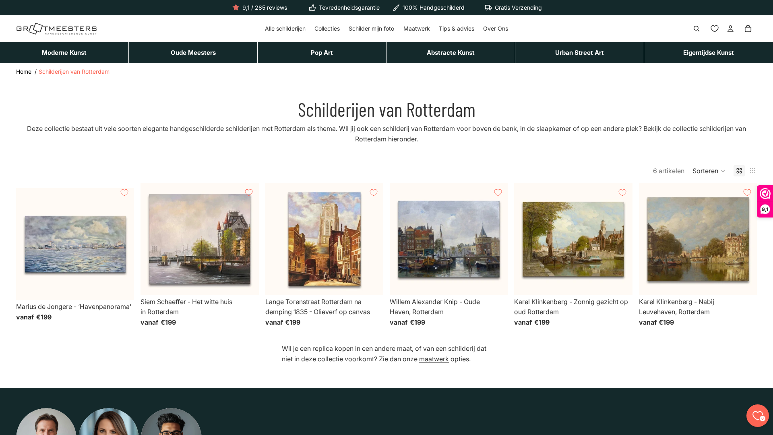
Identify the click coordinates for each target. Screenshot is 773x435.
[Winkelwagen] (748, 29)
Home (23, 71)
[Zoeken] (696, 29)
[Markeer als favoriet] (124, 192)
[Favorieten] (715, 29)
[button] (708, 171)
